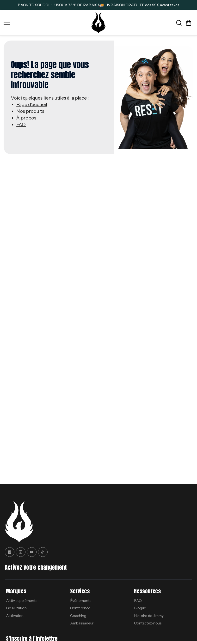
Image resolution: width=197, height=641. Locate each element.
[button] (188, 23)
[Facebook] (9, 552)
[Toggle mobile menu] (46, 22)
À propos (26, 118)
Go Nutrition (16, 608)
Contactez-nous (148, 623)
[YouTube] (32, 552)
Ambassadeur (81, 623)
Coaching (78, 615)
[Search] (179, 23)
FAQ (21, 124)
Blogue (140, 608)
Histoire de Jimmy (149, 615)
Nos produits (30, 111)
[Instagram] (20, 552)
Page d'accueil (31, 104)
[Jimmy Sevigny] (98, 22)
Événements (81, 600)
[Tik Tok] (43, 552)
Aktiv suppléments (21, 600)
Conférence (80, 608)
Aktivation (15, 615)
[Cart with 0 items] (188, 23)
